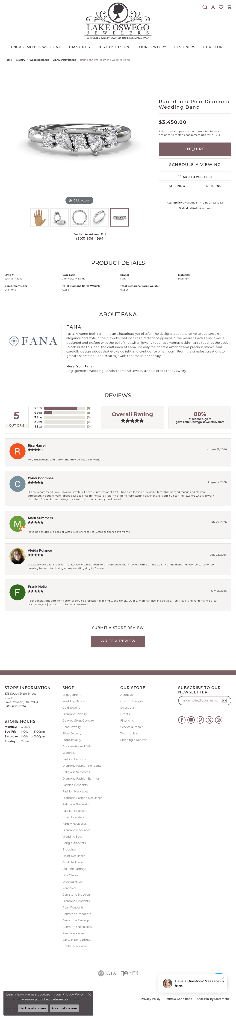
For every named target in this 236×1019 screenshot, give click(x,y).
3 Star (38, 417)
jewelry (20, 59)
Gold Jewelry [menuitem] (71, 707)
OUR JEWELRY (152, 47)
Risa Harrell (37, 445)
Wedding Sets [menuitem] (72, 836)
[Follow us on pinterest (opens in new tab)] (200, 720)
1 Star (38, 426)
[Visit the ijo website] (129, 973)
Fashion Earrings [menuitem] (74, 759)
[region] (79, 137)
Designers (185, 47)
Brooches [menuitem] (69, 849)
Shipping (177, 186)
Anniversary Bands (64, 59)
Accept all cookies (64, 1008)
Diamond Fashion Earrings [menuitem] (81, 778)
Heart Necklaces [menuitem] (73, 856)
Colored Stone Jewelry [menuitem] (78, 720)
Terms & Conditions (178, 999)
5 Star (38, 408)
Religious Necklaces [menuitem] (76, 772)
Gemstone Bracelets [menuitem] (76, 894)
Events (125, 714)
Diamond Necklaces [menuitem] (76, 830)
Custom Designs (131, 701)
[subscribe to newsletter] (224, 700)
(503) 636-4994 (89, 238)
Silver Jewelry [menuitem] (71, 733)
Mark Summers (40, 518)
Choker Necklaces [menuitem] (74, 946)
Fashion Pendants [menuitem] (75, 785)
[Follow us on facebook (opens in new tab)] (182, 720)
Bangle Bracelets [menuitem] (74, 843)
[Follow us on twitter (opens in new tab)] (209, 720)
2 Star (38, 422)
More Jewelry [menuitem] (71, 740)
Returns (213, 186)
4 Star (38, 412)
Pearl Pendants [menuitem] (73, 907)
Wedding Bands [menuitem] (73, 701)
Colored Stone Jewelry (168, 371)
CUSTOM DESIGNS (114, 47)
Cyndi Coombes (40, 478)
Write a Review (118, 641)
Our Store (214, 47)
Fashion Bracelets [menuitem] (74, 810)
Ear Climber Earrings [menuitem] (76, 939)
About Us (126, 694)
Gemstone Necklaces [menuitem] (77, 927)
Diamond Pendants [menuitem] (76, 901)
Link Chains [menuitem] (70, 875)
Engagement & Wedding (36, 47)
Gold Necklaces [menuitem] (73, 862)
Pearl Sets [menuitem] (69, 888)
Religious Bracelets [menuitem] (75, 804)
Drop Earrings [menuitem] (72, 881)
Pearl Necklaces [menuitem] (73, 933)
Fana (123, 278)
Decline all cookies (32, 1008)
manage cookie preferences (46, 999)
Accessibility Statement (213, 999)
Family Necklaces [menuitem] (74, 823)
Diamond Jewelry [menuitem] (74, 714)
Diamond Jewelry (130, 371)
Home (8, 59)
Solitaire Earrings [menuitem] (74, 869)
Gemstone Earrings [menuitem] (75, 920)
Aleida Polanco (40, 550)
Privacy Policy (150, 999)
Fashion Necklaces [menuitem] (75, 791)
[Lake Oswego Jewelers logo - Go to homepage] (118, 20)
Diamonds (79, 47)
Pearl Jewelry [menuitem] (71, 727)
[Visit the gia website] (107, 973)
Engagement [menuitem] (71, 694)
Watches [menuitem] (68, 752)
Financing (127, 720)
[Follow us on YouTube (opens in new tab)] (191, 720)
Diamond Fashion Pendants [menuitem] (81, 765)
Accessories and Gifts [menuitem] (77, 746)
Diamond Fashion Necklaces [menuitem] (82, 798)
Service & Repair (131, 727)
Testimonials (129, 733)
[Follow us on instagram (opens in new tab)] (218, 720)
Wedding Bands (39, 59)
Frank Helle (37, 586)
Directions (127, 707)
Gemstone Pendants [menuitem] (76, 914)
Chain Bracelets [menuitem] (73, 817)
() (88, 408)
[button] (205, 7)
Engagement (77, 371)
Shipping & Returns (133, 740)
